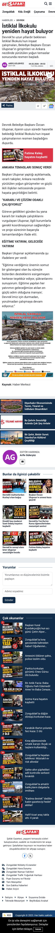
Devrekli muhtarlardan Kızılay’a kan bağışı (13, 496)
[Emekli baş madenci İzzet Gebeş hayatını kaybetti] (14, 511)
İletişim (9, 897)
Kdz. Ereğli (24, 11)
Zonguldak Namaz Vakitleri (20, 871)
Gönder (9, 600)
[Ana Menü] (50, 3)
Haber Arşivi (12, 889)
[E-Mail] (22, 461)
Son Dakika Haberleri (17, 885)
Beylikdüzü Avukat (38, 900)
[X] (30, 855)
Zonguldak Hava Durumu (18, 868)
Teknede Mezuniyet (15, 900)
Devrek (20, 20)
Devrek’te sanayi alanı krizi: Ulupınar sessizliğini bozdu (13, 550)
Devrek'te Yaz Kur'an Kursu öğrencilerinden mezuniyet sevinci (39, 523)
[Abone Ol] (51, 105)
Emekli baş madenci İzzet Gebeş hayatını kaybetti (12, 523)
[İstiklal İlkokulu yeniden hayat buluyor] (27, 86)
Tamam (38, 929)
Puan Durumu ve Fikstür (18, 878)
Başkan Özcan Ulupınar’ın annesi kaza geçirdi (40, 497)
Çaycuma (39, 11)
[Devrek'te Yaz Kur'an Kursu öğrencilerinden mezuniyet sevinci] (41, 511)
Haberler (7, 20)
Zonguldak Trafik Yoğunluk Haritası (24, 875)
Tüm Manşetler (14, 882)
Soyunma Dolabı (37, 897)
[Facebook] (24, 855)
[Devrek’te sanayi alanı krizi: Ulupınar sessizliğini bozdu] (14, 538)
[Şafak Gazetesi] (13, 4)
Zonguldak (8, 11)
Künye (21, 897)
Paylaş (9, 105)
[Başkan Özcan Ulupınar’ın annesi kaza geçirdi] (41, 485)
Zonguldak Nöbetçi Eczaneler (21, 865)
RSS (8, 915)
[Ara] (46, 3)
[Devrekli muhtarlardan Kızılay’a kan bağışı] (14, 485)
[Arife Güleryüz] (10, 457)
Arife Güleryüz (28, 455)
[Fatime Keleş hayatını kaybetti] (41, 538)
